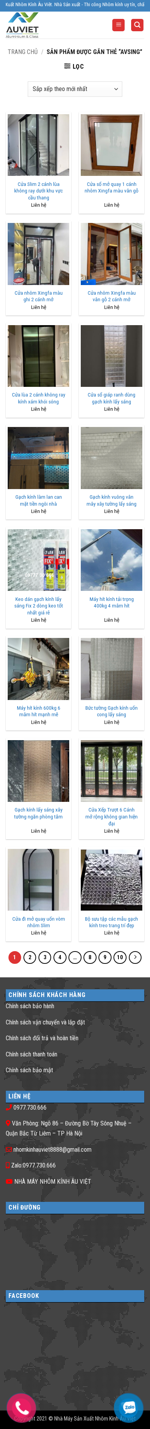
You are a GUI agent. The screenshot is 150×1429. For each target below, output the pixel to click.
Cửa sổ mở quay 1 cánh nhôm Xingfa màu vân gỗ (111, 187)
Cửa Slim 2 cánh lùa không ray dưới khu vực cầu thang (38, 191)
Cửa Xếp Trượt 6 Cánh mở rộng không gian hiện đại (111, 816)
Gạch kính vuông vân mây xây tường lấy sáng (112, 500)
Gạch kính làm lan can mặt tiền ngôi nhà (38, 500)
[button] (118, 25)
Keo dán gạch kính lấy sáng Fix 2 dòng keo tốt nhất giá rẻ (38, 606)
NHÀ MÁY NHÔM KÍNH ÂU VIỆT (52, 1181)
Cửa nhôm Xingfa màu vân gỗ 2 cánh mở (112, 296)
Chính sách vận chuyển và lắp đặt (45, 1022)
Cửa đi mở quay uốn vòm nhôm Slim (38, 922)
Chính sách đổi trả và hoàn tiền (42, 1038)
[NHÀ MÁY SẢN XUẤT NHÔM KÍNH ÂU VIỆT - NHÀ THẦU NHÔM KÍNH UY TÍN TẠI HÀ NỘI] (36, 25)
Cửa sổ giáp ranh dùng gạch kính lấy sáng (111, 398)
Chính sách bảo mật (29, 1070)
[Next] (135, 957)
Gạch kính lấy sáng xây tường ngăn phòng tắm (38, 813)
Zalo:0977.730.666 (33, 1165)
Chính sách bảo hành (30, 1006)
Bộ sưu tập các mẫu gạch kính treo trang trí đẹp (111, 922)
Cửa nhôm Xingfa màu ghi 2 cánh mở (39, 296)
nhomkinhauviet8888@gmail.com (52, 1149)
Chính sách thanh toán (31, 1054)
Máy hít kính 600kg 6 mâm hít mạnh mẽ (38, 711)
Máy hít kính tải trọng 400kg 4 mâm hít (112, 602)
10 (120, 957)
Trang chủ (23, 52)
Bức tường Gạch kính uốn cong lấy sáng (111, 711)
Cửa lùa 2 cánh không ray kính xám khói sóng (38, 398)
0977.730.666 (30, 1107)
